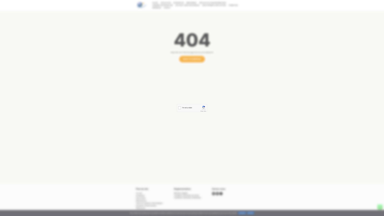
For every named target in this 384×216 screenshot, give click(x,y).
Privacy (201, 111)
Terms (205, 111)
